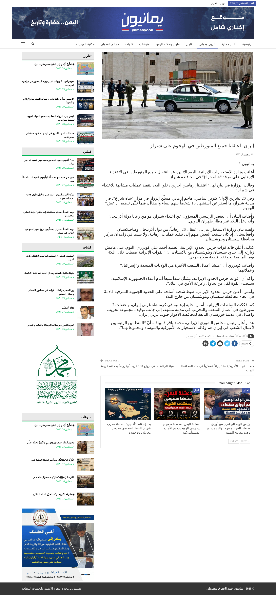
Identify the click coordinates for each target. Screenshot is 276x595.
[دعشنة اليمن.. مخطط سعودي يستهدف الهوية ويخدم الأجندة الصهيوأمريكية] (177, 404)
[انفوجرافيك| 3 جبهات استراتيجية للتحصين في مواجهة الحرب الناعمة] (85, 86)
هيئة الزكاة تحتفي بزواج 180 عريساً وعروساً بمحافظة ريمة (137, 366)
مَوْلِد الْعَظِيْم (68, 307)
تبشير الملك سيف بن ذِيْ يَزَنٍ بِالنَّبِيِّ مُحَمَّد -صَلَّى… (49, 442)
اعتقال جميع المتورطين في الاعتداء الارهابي (216, 336)
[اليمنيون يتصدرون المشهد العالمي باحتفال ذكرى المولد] (85, 260)
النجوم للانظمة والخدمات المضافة (41, 588)
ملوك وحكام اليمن (168, 44)
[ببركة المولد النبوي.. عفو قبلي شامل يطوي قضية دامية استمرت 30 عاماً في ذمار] (85, 199)
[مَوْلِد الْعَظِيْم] (85, 312)
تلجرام (214, 3)
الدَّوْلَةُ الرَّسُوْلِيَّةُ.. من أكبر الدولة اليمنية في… (52, 459)
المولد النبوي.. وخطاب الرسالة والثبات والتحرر (51, 324)
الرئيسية (247, 44)
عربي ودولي (207, 44)
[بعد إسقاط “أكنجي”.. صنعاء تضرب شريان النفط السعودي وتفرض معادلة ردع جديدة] (128, 404)
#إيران (242, 336)
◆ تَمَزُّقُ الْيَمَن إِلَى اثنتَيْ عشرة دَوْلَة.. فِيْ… (53, 64)
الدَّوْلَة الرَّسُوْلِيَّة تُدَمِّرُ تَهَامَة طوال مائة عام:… (52, 477)
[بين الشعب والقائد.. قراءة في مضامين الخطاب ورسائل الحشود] (85, 295)
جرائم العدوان (110, 44)
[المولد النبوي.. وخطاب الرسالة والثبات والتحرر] (85, 329)
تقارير (189, 44)
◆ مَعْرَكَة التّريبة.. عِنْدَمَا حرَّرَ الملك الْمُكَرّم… (52, 494)
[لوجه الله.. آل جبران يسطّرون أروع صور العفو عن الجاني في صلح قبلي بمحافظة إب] (85, 233)
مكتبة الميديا (86, 44)
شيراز (190, 336)
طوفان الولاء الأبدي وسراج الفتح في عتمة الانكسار (49, 273)
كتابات (129, 44)
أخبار (246, 390)
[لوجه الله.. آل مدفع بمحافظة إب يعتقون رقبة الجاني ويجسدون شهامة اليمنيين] (85, 216)
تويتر (222, 3)
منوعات (144, 44)
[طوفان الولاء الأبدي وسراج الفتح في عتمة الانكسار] (85, 277)
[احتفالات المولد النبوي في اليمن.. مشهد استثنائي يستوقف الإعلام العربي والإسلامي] (85, 138)
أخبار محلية (228, 44)
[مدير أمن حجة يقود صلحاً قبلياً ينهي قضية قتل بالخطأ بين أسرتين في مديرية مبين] (85, 181)
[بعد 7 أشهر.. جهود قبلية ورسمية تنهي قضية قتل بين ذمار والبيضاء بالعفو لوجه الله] (85, 164)
